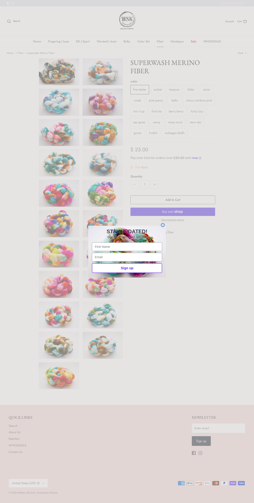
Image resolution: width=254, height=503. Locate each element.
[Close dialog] (162, 225)
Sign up (127, 268)
